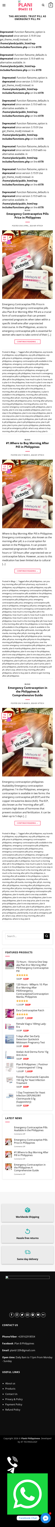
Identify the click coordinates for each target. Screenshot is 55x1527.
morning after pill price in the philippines (32, 639)
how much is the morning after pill (31, 385)
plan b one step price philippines (29, 416)
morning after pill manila (12, 882)
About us (10, 1383)
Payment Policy (13, 1404)
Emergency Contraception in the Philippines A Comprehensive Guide (27, 691)
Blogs (27, 210)
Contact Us (11, 1394)
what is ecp (33, 428)
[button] (4, 5)
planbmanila (44, 425)
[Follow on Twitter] (22, 1314)
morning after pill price (42, 400)
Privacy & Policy (14, 1399)
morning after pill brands (37, 394)
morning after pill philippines (33, 397)
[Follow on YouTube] (38, 1314)
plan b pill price (26, 663)
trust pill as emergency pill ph (15, 428)
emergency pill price (28, 605)
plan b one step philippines (34, 413)
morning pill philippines (12, 404)
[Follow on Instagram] (17, 1314)
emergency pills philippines (19, 373)
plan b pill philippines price (28, 422)
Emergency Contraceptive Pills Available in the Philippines (31, 1129)
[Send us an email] (27, 1314)
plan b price (12, 425)
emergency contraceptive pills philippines (31, 364)
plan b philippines (26, 419)
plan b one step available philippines (24, 410)
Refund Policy (12, 1409)
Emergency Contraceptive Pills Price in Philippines (27, 215)
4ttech (40, 226)
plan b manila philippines (20, 648)
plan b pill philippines (37, 660)
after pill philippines (33, 352)
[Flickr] (43, 1314)
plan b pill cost (41, 419)
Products (10, 1388)
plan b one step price (36, 654)
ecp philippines (21, 355)
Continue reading (27, 341)
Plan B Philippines (25, 1343)
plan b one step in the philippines (35, 651)
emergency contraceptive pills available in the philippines (27, 593)
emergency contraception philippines (35, 590)
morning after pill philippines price (17, 400)
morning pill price (31, 404)
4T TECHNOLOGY (29, 1441)
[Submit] (47, 936)
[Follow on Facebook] (11, 1314)
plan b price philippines (28, 425)
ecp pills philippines (37, 355)
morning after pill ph (11, 397)
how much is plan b (34, 379)
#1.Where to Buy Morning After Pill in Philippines (27, 445)
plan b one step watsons (36, 657)
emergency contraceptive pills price (17, 367)
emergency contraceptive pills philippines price (22, 848)
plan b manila (18, 894)
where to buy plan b (39, 431)
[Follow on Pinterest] (32, 1314)
